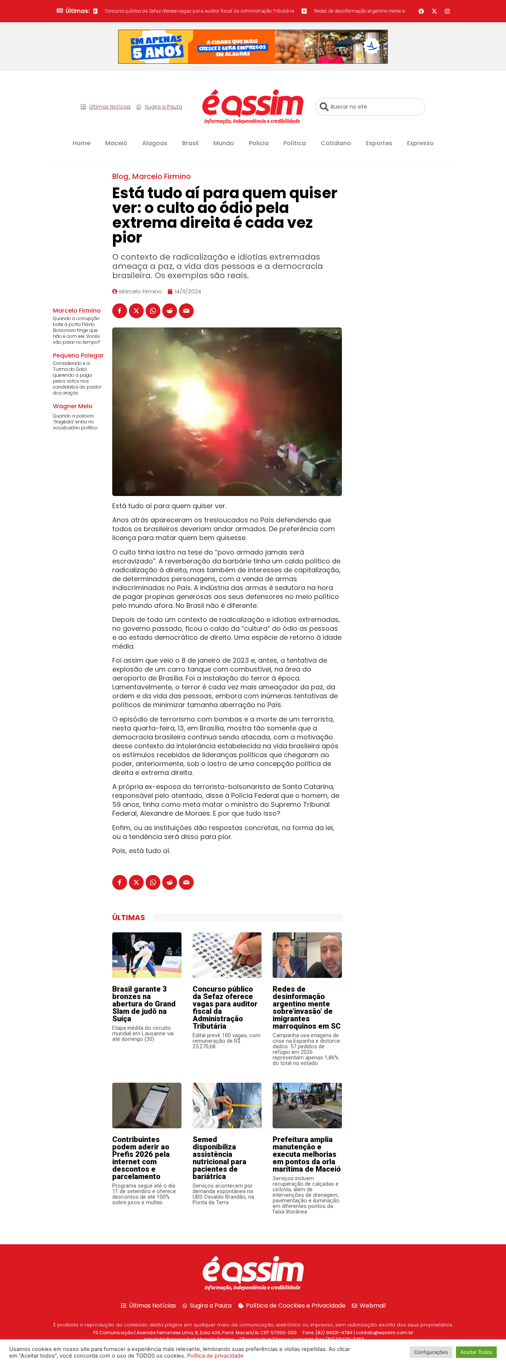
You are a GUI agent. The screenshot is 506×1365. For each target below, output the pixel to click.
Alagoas (154, 143)
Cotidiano (336, 143)
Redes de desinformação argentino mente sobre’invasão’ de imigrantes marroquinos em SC (387, 11)
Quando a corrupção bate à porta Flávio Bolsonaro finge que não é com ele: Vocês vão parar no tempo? (76, 330)
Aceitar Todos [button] (476, 1352)
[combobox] (370, 107)
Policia (259, 143)
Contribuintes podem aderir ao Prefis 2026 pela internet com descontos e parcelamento (141, 1158)
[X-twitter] (434, 11)
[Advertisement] (404, 217)
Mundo (223, 143)
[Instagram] (447, 11)
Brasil (190, 143)
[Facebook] (421, 11)
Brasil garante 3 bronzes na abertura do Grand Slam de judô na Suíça (144, 1004)
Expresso (420, 143)
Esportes (379, 143)
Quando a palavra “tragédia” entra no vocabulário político (75, 422)
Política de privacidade (215, 1355)
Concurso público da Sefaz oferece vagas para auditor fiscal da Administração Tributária (177, 11)
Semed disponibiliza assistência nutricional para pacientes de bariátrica (219, 1158)
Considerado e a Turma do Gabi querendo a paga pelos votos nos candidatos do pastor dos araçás (77, 378)
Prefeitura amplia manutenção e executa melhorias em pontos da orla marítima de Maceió (307, 1154)
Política (294, 143)
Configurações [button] (431, 1352)
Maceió (116, 143)
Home (81, 143)
